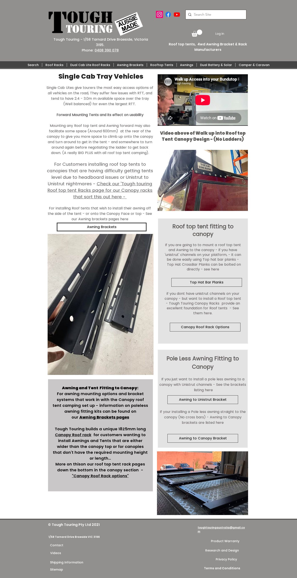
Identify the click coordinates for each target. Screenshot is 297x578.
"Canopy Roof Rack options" (100, 476)
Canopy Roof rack (73, 434)
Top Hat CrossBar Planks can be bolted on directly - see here (203, 267)
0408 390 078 (107, 50)
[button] (197, 33)
